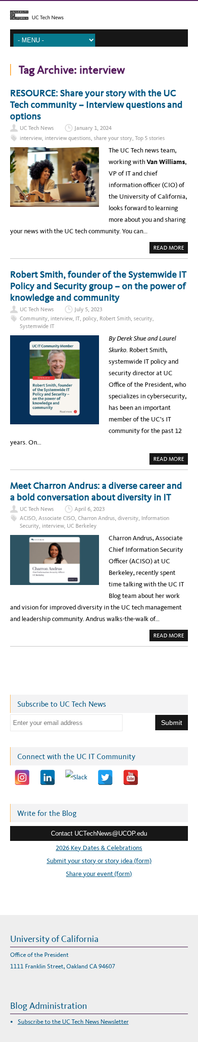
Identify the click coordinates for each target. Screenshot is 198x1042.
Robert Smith (115, 318)
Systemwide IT (37, 326)
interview (31, 138)
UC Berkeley (82, 525)
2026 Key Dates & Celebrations (99, 848)
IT (77, 318)
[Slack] (76, 777)
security (143, 318)
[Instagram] (22, 777)
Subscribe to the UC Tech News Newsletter (73, 1021)
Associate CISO (56, 518)
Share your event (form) (99, 874)
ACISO (28, 518)
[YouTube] (131, 777)
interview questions (68, 138)
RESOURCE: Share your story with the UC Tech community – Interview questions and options (96, 104)
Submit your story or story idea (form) (99, 861)
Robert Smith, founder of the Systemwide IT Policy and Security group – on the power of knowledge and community (98, 285)
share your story (113, 138)
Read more (170, 249)
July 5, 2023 (88, 309)
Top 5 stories (150, 138)
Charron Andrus (96, 518)
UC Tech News (37, 128)
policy (90, 318)
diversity (128, 518)
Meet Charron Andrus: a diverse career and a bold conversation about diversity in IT (96, 491)
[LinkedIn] (48, 777)
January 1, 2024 (92, 128)
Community (34, 318)
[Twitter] (105, 777)
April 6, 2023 (89, 509)
